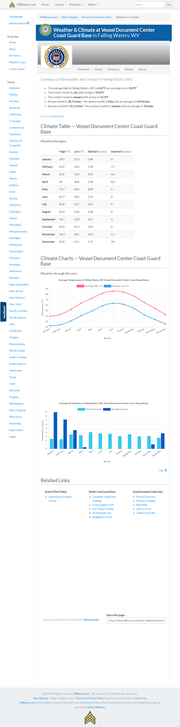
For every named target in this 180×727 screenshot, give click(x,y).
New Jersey (16, 291)
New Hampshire (19, 284)
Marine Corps (17, 62)
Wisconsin (15, 416)
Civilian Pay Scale (145, 512)
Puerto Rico (16, 430)
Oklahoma (15, 330)
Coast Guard (16, 68)
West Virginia (17, 410)
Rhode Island (17, 350)
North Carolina (18, 310)
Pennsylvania (17, 344)
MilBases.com (26, 4)
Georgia (14, 158)
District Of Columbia (15, 143)
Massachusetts (18, 231)
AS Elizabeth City (101, 512)
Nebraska (15, 271)
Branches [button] (75, 4)
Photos (129, 69)
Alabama (14, 87)
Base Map (141, 504)
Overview (83, 69)
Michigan (15, 238)
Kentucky (15, 204)
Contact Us (140, 698)
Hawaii (13, 165)
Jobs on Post (143, 508)
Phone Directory (145, 496)
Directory (113, 69)
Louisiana (14, 211)
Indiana (13, 185)
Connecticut (16, 127)
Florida (13, 152)
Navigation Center (102, 516)
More (142, 69)
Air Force (14, 55)
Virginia (14, 397)
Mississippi (16, 251)
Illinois (13, 178)
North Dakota (17, 317)
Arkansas (14, 107)
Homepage (16, 16)
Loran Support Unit (103, 504)
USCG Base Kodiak (102, 508)
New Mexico (17, 297)
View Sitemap (40, 698)
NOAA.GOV (57, 116)
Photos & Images (146, 500)
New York (15, 304)
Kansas (13, 198)
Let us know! (91, 619)
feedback (4, 312)
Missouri (14, 257)
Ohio (12, 324)
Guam (12, 436)
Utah (12, 383)
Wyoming (15, 423)
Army (12, 42)
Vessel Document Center (96, 17)
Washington (16, 403)
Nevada (14, 277)
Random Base (17, 23)
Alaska (13, 94)
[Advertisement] (153, 198)
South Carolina (18, 357)
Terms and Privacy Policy (89, 698)
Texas (12, 377)
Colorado (15, 121)
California (15, 114)
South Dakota (17, 363)
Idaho (12, 171)
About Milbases (96, 707)
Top (161, 470)
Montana (14, 264)
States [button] (92, 4)
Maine (13, 218)
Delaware (15, 134)
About (98, 69)
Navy (12, 49)
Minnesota (15, 244)
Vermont (14, 390)
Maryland (15, 224)
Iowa (12, 191)
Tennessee (15, 370)
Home (45, 4)
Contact (59, 4)
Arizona (14, 101)
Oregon (13, 337)
